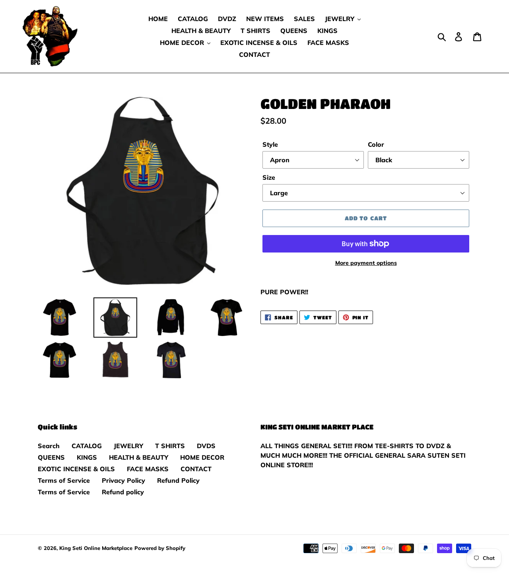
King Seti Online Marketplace (95, 548)
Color (376, 144)
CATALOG (87, 446)
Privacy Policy (123, 480)
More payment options (366, 262)
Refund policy (123, 492)
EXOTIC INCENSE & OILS (76, 469)
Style (270, 144)
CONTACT (196, 469)
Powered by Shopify (159, 548)
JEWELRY (128, 446)
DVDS (206, 446)
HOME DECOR (202, 457)
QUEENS (51, 457)
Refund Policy (178, 480)
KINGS (87, 457)
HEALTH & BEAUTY (138, 457)
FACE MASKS (148, 469)
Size (268, 177)
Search (49, 446)
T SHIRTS (170, 446)
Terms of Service (64, 480)
